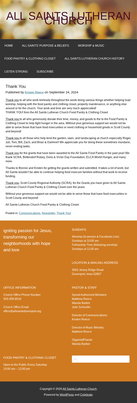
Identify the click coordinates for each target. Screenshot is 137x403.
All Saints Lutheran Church (68, 18)
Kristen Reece (34, 92)
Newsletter (48, 213)
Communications (29, 213)
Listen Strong (16, 71)
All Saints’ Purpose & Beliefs (45, 45)
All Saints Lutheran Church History (95, 58)
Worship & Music (91, 45)
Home (8, 45)
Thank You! (64, 213)
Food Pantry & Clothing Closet (30, 58)
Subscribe (45, 71)
